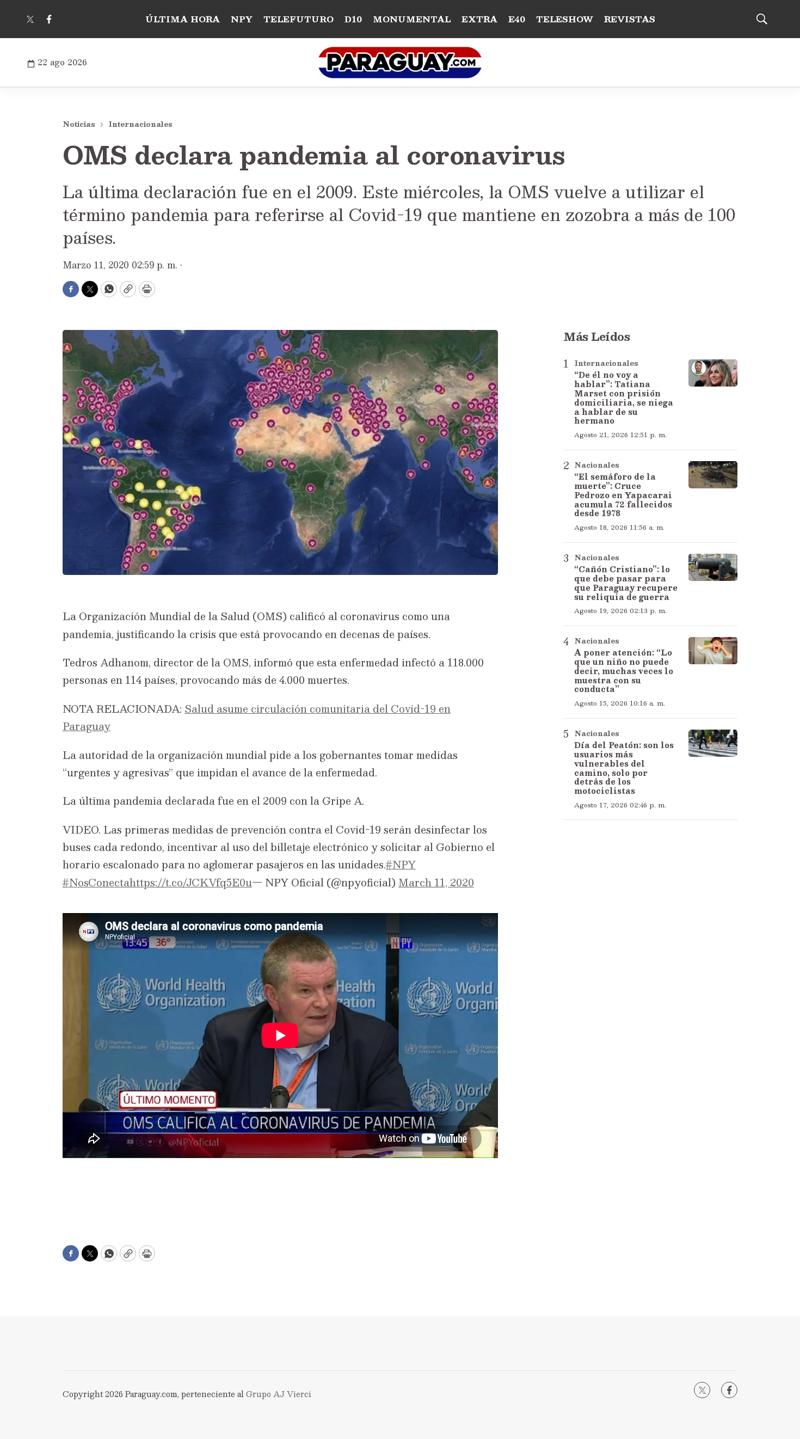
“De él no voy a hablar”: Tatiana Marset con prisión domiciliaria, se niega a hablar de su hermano (623, 397)
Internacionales (140, 124)
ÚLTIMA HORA (182, 19)
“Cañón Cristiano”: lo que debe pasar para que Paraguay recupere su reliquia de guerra (626, 582)
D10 (353, 19)
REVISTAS (629, 19)
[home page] (400, 62)
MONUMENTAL (412, 19)
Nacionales (596, 465)
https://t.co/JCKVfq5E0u (191, 882)
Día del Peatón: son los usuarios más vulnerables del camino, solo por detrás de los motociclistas (624, 767)
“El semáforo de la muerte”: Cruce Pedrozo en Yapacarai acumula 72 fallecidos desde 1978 (623, 494)
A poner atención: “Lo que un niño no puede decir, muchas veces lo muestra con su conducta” (623, 670)
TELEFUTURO (298, 19)
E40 (516, 19)
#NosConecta (96, 882)
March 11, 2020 (436, 882)
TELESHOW (564, 19)
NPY (242, 19)
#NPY (401, 864)
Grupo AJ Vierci (278, 1393)
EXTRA (479, 19)
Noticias (79, 124)
